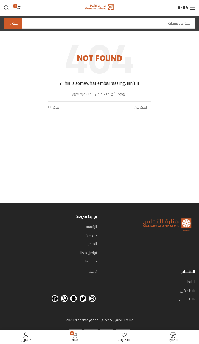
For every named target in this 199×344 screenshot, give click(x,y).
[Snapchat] (73, 298)
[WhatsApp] (64, 298)
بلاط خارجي (187, 299)
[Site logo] (99, 7)
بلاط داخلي (187, 290)
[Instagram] (92, 298)
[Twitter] (83, 298)
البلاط (191, 281)
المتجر (92, 243)
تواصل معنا (88, 252)
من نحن (91, 235)
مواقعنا (91, 261)
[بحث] (6, 8)
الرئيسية (91, 226)
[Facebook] (55, 298)
